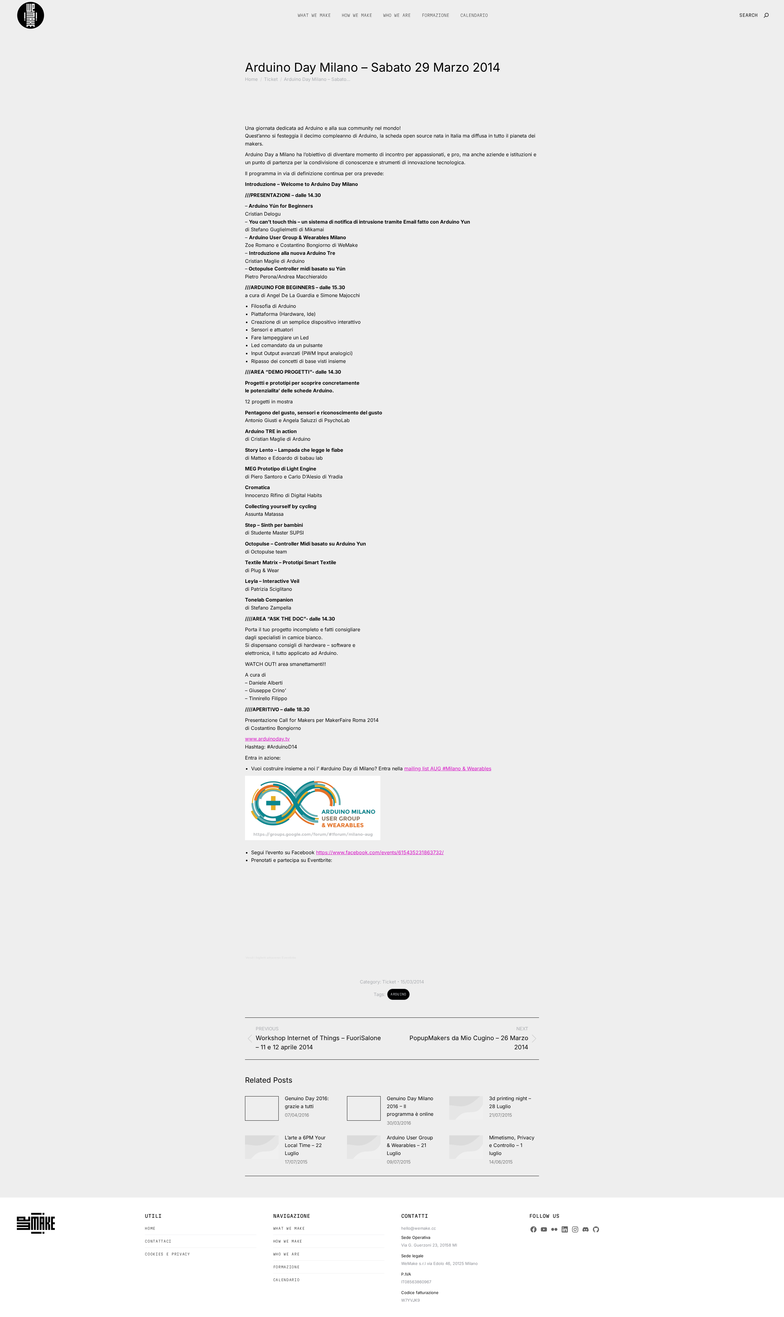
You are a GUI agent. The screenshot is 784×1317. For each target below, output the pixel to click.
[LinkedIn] (564, 1229)
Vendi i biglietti (256, 957)
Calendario (286, 1280)
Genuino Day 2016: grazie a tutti (307, 1102)
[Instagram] (575, 1229)
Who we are (286, 1254)
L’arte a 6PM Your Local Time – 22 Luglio (305, 1145)
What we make (289, 1228)
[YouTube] (544, 1229)
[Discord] (585, 1229)
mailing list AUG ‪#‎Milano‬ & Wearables (447, 768)
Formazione (286, 1267)
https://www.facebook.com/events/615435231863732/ (380, 852)
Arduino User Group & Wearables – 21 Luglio (410, 1145)
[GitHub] (596, 1229)
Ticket (389, 982)
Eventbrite (289, 957)
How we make (287, 1241)
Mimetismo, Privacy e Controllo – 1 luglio (511, 1145)
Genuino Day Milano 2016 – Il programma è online (410, 1106)
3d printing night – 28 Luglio (510, 1102)
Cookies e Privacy (167, 1254)
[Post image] (262, 1108)
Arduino (398, 994)
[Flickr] (554, 1229)
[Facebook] (533, 1229)
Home (150, 1228)
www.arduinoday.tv (267, 739)
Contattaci (158, 1241)
